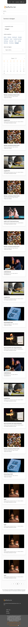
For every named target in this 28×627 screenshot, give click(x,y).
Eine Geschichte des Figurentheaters (13, 347)
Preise (7, 611)
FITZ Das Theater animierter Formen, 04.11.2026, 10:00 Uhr (13, 121)
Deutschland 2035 (8, 322)
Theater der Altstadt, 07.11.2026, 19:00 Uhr (11, 323)
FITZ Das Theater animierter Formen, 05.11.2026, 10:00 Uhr (13, 172)
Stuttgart (17, 43)
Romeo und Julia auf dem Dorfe (11, 95)
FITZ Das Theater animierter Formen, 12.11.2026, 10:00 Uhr (13, 551)
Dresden (20, 37)
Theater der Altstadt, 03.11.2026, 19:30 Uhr (11, 96)
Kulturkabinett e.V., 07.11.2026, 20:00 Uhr (11, 374)
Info (10, 2)
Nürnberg (11, 43)
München (6, 43)
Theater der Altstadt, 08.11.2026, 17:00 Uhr (11, 450)
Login (23, 2)
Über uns (8, 609)
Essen (11, 39)
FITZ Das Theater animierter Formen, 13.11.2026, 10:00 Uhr (13, 576)
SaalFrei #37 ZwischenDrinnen (11, 221)
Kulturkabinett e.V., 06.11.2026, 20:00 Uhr (11, 273)
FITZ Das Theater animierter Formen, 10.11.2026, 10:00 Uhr (13, 500)
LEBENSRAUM (7, 272)
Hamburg (6, 41)
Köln (16, 41)
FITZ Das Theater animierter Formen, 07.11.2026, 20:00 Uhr (13, 349)
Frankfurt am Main (18, 39)
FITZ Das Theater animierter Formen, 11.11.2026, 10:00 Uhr (13, 526)
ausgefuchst (7, 120)
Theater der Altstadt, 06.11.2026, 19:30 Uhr (11, 248)
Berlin (5, 37)
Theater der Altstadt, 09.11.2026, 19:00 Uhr (11, 475)
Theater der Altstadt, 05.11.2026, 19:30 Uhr (11, 197)
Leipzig (19, 41)
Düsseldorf (6, 39)
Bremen (9, 37)
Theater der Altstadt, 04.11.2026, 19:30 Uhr (11, 146)
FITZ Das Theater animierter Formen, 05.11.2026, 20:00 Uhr (13, 222)
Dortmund (14, 37)
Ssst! (5, 499)
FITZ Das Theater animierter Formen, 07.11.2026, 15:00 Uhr (13, 298)
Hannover (11, 41)
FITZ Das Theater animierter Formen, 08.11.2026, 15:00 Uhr (13, 399)
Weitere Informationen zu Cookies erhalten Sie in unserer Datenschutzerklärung (14, 624)
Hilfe (13, 2)
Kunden (8, 613)
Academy (17, 2)
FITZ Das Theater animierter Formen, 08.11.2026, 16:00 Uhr (13, 425)
